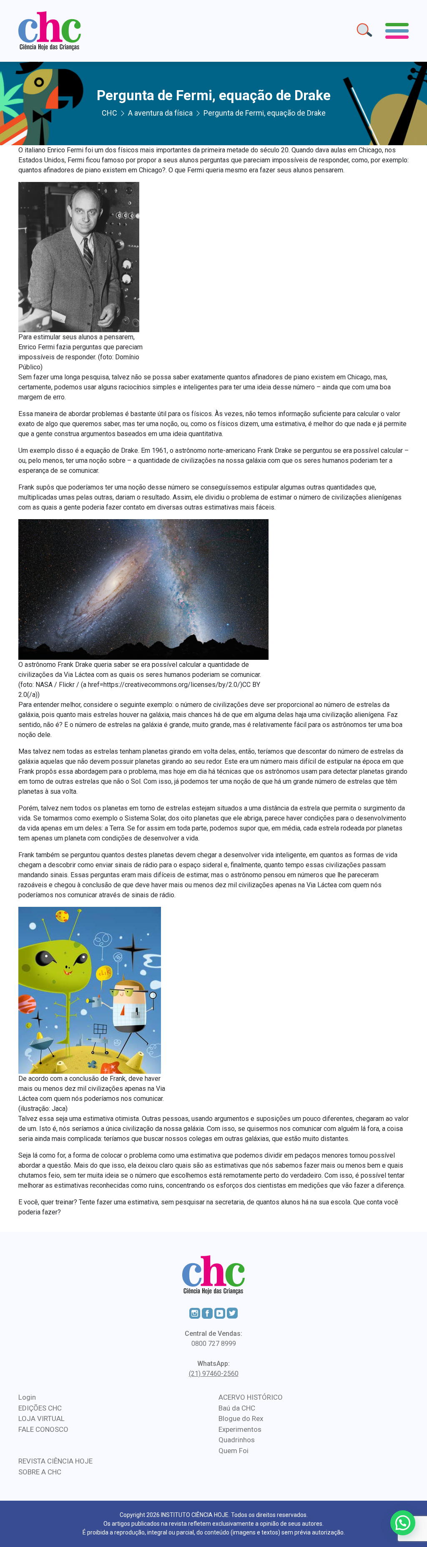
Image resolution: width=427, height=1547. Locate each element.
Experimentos (240, 1429)
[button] (402, 1522)
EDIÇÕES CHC (40, 1408)
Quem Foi (234, 1450)
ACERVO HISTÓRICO (251, 1397)
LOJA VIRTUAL (41, 1418)
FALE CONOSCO (43, 1429)
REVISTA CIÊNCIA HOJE (55, 1461)
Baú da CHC (237, 1408)
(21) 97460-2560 (214, 1374)
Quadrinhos (237, 1440)
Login (27, 1397)
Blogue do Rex (241, 1418)
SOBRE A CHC (39, 1472)
